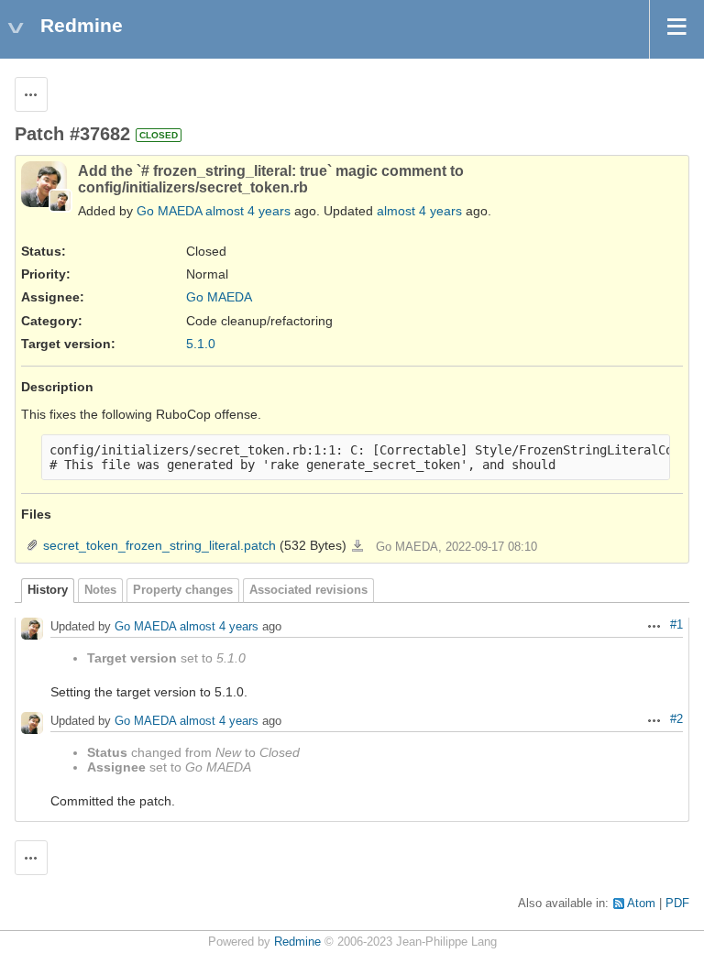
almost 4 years (248, 210)
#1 (676, 625)
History (48, 590)
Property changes (183, 590)
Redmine (297, 942)
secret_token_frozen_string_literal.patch (159, 545)
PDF (677, 903)
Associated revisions (308, 590)
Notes (100, 590)
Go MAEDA (169, 210)
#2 (676, 719)
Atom (641, 903)
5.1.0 (200, 343)
